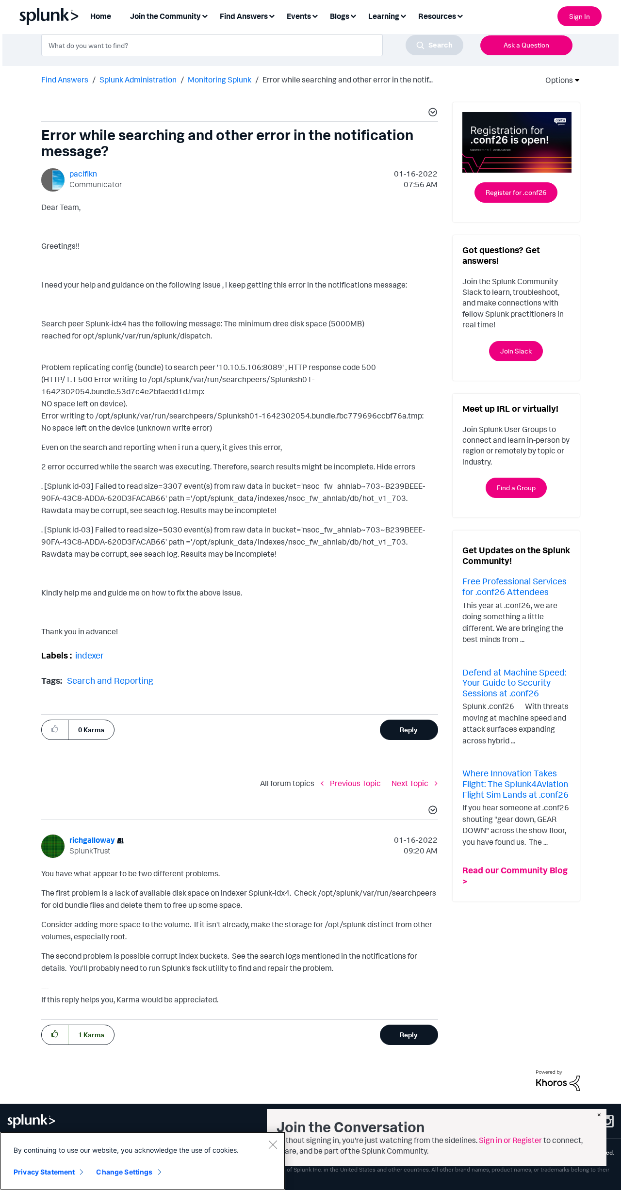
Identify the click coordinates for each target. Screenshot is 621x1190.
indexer (89, 655)
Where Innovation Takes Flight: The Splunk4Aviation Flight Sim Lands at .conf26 (515, 783)
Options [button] (556, 80)
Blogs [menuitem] (339, 16)
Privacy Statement (44, 1172)
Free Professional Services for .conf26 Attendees (514, 586)
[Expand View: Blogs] (353, 15)
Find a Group (516, 487)
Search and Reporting (110, 680)
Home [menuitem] (100, 16)
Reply (409, 729)
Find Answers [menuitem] (244, 16)
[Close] (273, 1144)
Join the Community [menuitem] (165, 16)
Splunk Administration (138, 79)
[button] (431, 113)
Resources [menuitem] (437, 16)
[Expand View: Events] (315, 15)
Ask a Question (526, 45)
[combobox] (252, 45)
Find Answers (64, 79)
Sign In (579, 16)
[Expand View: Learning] (403, 15)
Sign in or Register (510, 1140)
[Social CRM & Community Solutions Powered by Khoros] (558, 1080)
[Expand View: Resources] (460, 15)
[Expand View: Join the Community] (205, 15)
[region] (142, 1161)
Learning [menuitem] (383, 16)
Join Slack (516, 351)
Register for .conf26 (516, 192)
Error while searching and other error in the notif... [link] (347, 79)
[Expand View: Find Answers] (272, 15)
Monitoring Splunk (219, 79)
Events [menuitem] (299, 16)
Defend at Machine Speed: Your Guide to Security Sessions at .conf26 (514, 682)
